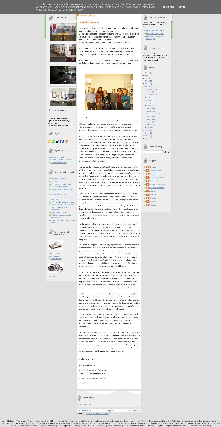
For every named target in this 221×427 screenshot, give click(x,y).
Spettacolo (55, 256)
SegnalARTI (151, 108)
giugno (149, 100)
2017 (146, 73)
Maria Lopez (153, 181)
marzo (149, 122)
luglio (148, 97)
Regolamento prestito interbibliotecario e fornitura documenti (61, 197)
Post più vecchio (133, 410)
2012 (146, 130)
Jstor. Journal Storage (59, 212)
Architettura (55, 253)
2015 (146, 78)
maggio (149, 103)
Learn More (169, 7)
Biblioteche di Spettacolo (155, 34)
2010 (146, 136)
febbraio (150, 125)
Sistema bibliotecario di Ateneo (62, 160)
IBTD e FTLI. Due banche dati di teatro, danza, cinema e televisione (63, 207)
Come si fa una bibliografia (61, 184)
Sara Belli (152, 191)
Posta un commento (84, 404)
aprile (149, 105)
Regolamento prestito (59, 187)
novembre (150, 89)
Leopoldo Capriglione (156, 177)
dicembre (150, 86)
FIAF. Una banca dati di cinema (62, 202)
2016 (146, 75)
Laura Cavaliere (155, 174)
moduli (156, 57)
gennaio (149, 127)
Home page (109, 410)
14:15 (105, 378)
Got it (182, 7)
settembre (150, 95)
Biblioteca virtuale (57, 157)
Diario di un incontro (89, 22)
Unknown (152, 194)
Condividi (84, 383)
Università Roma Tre (59, 163)
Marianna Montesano (157, 184)
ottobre (149, 92)
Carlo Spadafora (155, 170)
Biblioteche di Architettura (155, 31)
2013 (146, 84)
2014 (146, 81)
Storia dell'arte (56, 259)
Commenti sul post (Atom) (97, 413)
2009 (146, 138)
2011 (146, 133)
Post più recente (84, 410)
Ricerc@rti (55, 181)
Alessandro (153, 167)
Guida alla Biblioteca (58, 178)
